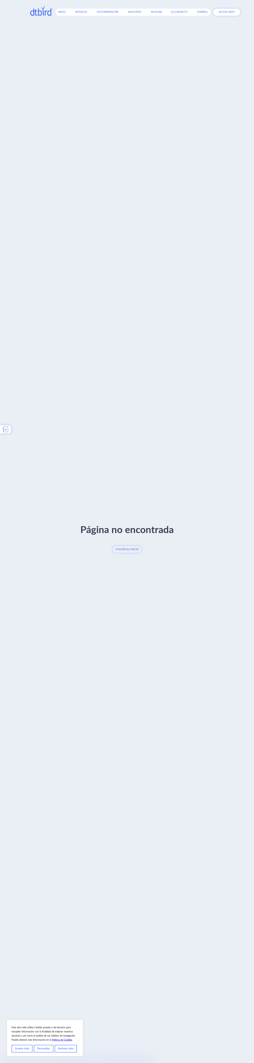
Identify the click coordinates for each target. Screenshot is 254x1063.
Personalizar (43, 1048)
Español (202, 12)
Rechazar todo (65, 1048)
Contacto (181, 12)
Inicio (62, 12)
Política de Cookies (62, 1040)
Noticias (156, 12)
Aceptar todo (22, 1048)
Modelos (81, 12)
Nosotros (134, 12)
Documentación (107, 12)
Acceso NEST (227, 12)
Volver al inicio (127, 549)
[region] (45, 1038)
